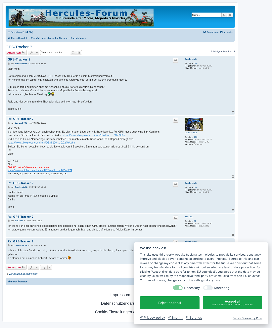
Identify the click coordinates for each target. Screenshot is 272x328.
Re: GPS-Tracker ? (20, 118)
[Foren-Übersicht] (81, 17)
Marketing (221, 288)
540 (196, 63)
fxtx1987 (189, 217)
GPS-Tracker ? (19, 47)
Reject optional (169, 303)
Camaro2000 (191, 133)
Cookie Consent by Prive (247, 317)
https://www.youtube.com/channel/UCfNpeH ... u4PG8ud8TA (40, 170)
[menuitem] (29, 32)
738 (196, 137)
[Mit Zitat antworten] (175, 60)
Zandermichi (191, 59)
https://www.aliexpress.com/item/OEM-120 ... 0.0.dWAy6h (41, 142)
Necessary (192, 288)
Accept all (232, 302)
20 (195, 221)
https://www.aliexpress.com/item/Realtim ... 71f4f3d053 (94, 135)
